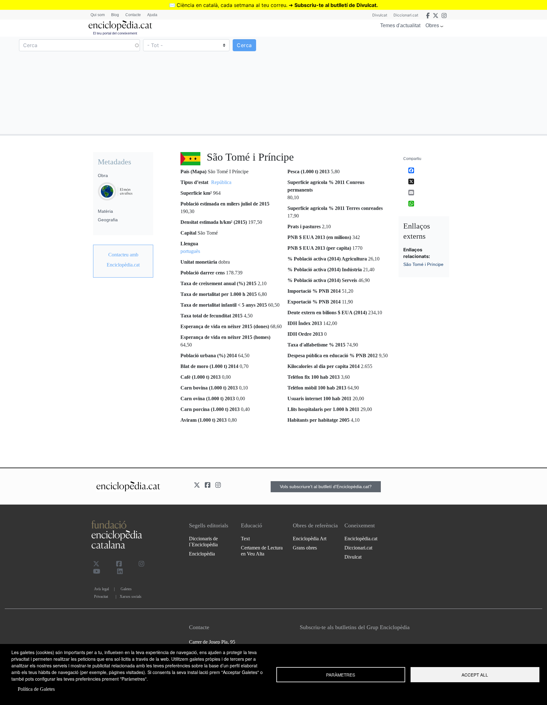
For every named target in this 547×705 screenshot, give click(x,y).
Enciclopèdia (202, 553)
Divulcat (379, 15)
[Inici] (120, 25)
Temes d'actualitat (400, 25)
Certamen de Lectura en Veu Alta (262, 550)
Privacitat (101, 596)
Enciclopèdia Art (309, 538)
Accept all (475, 674)
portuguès (190, 251)
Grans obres (305, 547)
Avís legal (101, 589)
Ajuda (152, 15)
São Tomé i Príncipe (423, 264)
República (221, 182)
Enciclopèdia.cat (360, 538)
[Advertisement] (409, 85)
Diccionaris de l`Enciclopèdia (203, 541)
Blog (115, 15)
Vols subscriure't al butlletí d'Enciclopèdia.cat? (326, 486)
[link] (123, 260)
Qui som (98, 15)
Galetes (126, 589)
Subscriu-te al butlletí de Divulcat (335, 5)
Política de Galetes (36, 689)
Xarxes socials (130, 596)
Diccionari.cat (405, 15)
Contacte (133, 15)
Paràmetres (340, 674)
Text (245, 538)
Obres (432, 25)
